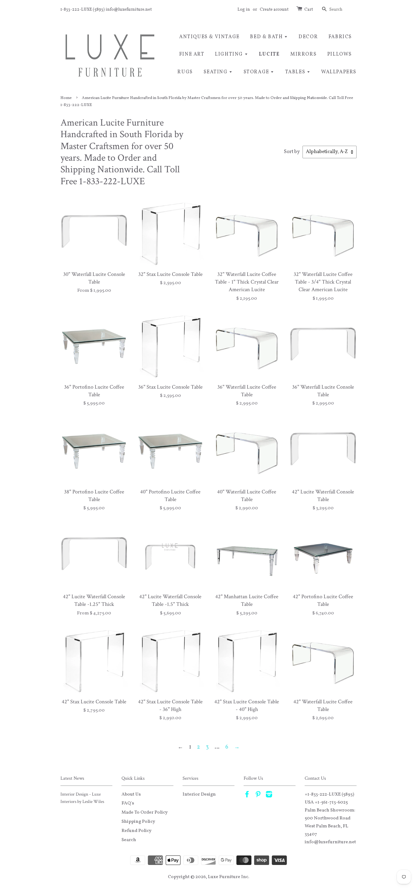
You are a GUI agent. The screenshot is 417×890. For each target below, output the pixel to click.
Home (66, 98)
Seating (216, 72)
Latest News (72, 778)
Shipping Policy (138, 821)
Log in (244, 10)
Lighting (229, 54)
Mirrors (303, 54)
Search (128, 840)
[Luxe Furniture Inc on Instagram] (269, 795)
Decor (308, 37)
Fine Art (192, 54)
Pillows (339, 54)
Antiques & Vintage (209, 37)
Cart (308, 10)
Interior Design (199, 794)
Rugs (185, 72)
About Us (131, 794)
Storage (257, 72)
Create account (274, 10)
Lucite (269, 54)
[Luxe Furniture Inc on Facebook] (247, 795)
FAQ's (127, 803)
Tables (296, 72)
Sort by (292, 151)
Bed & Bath (267, 37)
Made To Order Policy (144, 812)
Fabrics (340, 37)
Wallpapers (339, 72)
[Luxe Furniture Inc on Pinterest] (258, 795)
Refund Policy (136, 830)
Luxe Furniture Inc (228, 877)
